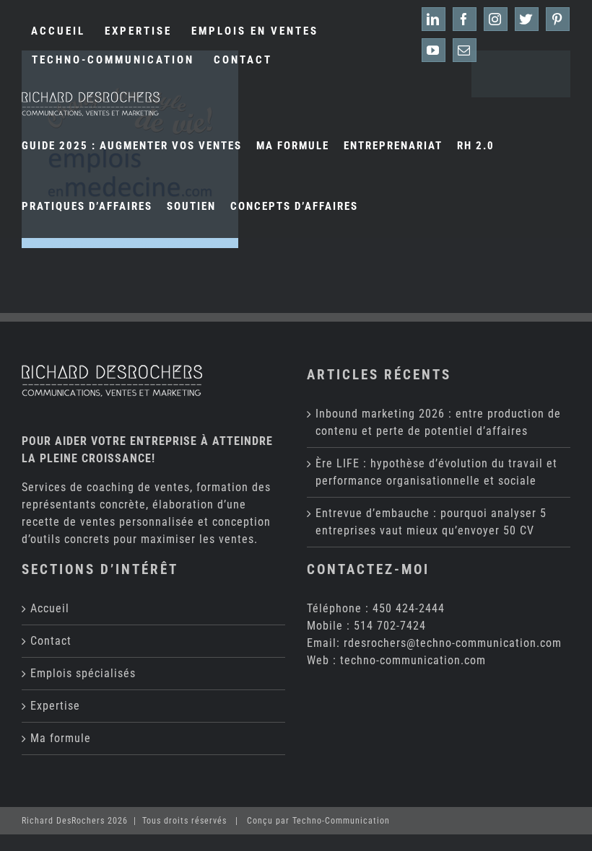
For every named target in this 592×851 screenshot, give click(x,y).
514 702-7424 (390, 625)
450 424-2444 (409, 608)
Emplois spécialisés (83, 673)
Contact (50, 641)
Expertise (55, 706)
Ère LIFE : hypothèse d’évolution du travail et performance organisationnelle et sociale (436, 472)
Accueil (49, 608)
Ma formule (60, 738)
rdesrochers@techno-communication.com (453, 643)
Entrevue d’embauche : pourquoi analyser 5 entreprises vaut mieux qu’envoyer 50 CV (431, 521)
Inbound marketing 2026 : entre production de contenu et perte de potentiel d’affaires (438, 422)
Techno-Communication (341, 821)
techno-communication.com (413, 660)
